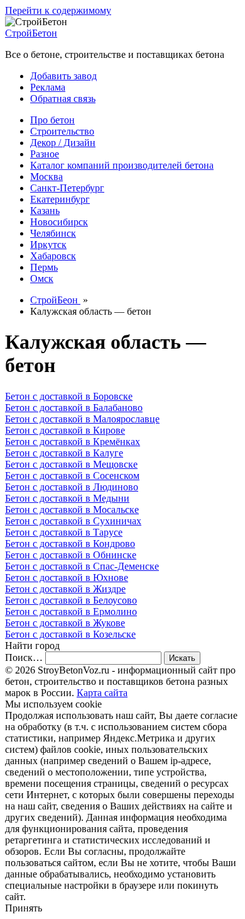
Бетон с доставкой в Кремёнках (72, 441)
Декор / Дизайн (62, 142)
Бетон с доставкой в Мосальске (72, 509)
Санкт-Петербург (67, 188)
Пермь (44, 267)
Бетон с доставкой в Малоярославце (82, 419)
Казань (45, 210)
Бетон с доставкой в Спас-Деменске (82, 566)
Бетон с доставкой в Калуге (64, 453)
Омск (41, 278)
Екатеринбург (60, 199)
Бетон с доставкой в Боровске (69, 396)
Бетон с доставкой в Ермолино (71, 611)
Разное (44, 154)
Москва (46, 176)
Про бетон (52, 120)
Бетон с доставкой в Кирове (65, 430)
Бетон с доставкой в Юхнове (66, 577)
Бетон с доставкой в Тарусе (63, 532)
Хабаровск (53, 256)
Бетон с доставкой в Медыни (67, 498)
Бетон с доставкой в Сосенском (72, 475)
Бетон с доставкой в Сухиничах (73, 521)
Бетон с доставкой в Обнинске (70, 555)
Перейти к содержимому (58, 10)
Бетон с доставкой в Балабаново (74, 407)
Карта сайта (102, 692)
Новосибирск (59, 222)
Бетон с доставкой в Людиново (71, 487)
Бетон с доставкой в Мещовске (71, 464)
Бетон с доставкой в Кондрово (70, 543)
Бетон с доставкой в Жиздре (65, 589)
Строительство (62, 131)
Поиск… (24, 657)
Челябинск (53, 233)
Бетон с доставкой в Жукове (65, 622)
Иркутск (48, 244)
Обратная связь (62, 98)
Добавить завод (63, 75)
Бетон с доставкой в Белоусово (71, 600)
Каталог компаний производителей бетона (122, 165)
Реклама (47, 87)
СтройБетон (31, 33)
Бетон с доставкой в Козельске (70, 634)
